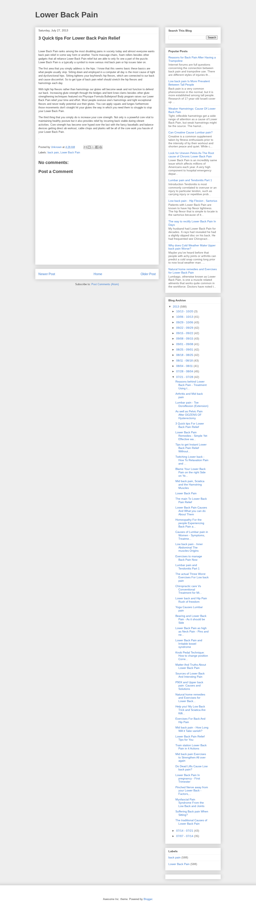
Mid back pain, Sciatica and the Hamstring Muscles (189, 484)
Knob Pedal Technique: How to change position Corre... (191, 656)
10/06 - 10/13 (185, 316)
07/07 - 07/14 (185, 836)
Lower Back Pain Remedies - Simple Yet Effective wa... (191, 436)
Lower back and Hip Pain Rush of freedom (191, 600)
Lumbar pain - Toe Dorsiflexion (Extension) (191, 404)
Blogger (148, 899)
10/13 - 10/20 (185, 311)
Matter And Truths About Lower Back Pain (190, 666)
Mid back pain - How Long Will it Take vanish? (191, 729)
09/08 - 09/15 (185, 338)
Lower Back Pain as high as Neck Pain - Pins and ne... (192, 631)
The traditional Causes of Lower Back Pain (191, 822)
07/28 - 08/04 (185, 371)
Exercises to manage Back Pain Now (188, 558)
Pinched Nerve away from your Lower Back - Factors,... (191, 791)
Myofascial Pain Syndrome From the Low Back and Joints (189, 803)
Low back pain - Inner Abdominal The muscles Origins (189, 547)
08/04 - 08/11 (185, 366)
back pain (53, 152)
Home (98, 274)
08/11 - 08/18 (185, 360)
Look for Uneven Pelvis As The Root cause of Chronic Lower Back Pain (191, 154)
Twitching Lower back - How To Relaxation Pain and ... (191, 460)
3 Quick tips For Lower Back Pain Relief (189, 425)
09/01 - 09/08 (185, 344)
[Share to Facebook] (97, 147)
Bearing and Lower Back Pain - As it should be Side (190, 619)
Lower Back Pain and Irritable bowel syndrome (188, 644)
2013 (176, 306)
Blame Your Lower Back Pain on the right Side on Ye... (190, 472)
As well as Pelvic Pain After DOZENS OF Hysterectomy (189, 415)
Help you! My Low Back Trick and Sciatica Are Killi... (190, 710)
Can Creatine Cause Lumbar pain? (190, 132)
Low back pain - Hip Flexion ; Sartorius (192, 200)
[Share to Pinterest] (101, 147)
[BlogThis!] (89, 147)
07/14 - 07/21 (185, 830)
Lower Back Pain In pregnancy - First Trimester (187, 778)
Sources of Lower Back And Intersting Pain (190, 675)
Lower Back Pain (66, 14)
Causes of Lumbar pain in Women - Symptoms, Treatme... (191, 535)
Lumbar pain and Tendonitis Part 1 (190, 180)
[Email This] (85, 147)
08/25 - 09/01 (185, 349)
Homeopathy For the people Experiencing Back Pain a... (189, 523)
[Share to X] (93, 147)
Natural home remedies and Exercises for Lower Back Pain (192, 271)
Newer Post (46, 274)
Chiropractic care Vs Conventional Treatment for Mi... (188, 589)
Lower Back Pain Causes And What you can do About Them (191, 511)
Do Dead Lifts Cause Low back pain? (191, 768)
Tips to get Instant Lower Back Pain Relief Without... (191, 448)
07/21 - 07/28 (185, 377)
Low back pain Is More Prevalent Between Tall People (189, 83)
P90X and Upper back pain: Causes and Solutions (189, 686)
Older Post (148, 274)
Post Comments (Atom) (105, 284)
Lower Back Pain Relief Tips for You (190, 738)
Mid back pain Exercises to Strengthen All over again (190, 757)
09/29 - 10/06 (185, 322)
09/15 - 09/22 (185, 333)
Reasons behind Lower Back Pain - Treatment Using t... (191, 385)
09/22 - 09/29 (185, 327)
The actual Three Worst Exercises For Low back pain (192, 577)
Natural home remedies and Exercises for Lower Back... (190, 698)
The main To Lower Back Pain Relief (191, 500)
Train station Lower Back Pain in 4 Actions (191, 747)
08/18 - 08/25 (185, 355)
